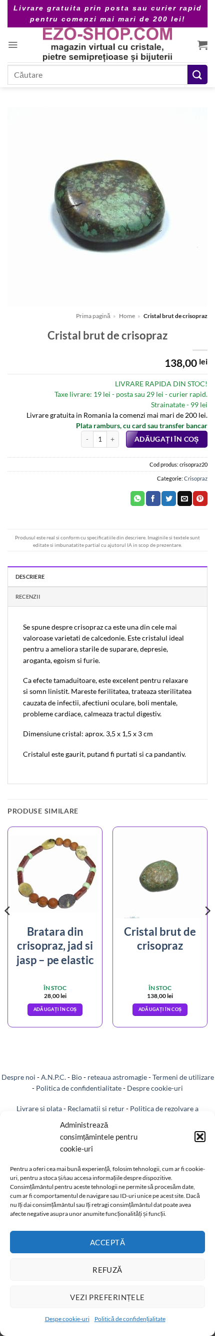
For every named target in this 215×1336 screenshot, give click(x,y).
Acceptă (107, 1242)
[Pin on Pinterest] (200, 498)
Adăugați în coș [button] (55, 1009)
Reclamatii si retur (96, 1108)
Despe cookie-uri (67, 1319)
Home (127, 316)
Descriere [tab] (30, 576)
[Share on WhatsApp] (137, 498)
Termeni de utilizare (183, 1077)
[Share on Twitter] (169, 498)
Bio (77, 1077)
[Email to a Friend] (185, 498)
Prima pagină (93, 316)
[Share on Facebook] (153, 498)
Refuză (107, 1269)
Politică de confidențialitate (130, 1319)
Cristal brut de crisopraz (160, 939)
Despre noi (19, 1077)
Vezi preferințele (107, 1297)
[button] (200, 1137)
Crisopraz (196, 478)
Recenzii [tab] (28, 596)
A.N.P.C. (53, 1077)
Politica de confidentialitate (79, 1088)
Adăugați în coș (166, 439)
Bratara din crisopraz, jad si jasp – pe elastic (55, 946)
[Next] (207, 931)
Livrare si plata (39, 1108)
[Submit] (198, 74)
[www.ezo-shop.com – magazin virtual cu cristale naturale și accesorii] (108, 44)
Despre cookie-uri (155, 1088)
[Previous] (8, 931)
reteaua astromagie (117, 1077)
